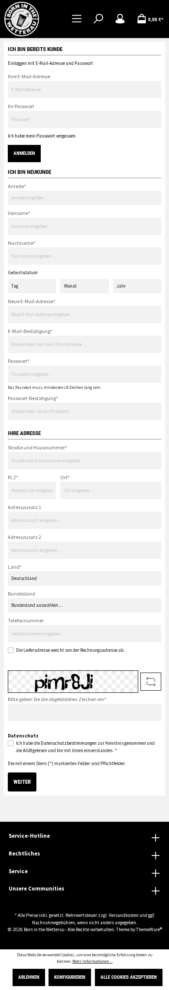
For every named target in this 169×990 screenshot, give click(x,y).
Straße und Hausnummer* (37, 447)
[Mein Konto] (120, 19)
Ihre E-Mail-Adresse (29, 76)
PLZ (13, 477)
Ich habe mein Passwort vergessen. (42, 136)
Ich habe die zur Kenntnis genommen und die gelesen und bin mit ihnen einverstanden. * (85, 746)
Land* (15, 567)
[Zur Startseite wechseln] (21, 19)
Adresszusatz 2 (24, 537)
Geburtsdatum (23, 272)
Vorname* (19, 213)
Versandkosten (124, 915)
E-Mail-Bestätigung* (30, 331)
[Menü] (77, 19)
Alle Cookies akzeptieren (129, 977)
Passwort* (18, 361)
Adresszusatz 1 (24, 507)
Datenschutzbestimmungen (69, 743)
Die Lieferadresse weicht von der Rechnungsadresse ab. (70, 650)
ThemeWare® (149, 929)
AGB (27, 750)
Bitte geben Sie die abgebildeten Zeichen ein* (57, 699)
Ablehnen (28, 977)
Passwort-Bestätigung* (33, 398)
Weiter (22, 782)
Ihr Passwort (21, 106)
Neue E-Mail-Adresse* (31, 301)
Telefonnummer (26, 620)
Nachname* (22, 243)
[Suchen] (98, 19)
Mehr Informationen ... (92, 961)
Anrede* (17, 186)
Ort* (65, 477)
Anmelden (24, 153)
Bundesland (21, 593)
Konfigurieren (69, 977)
